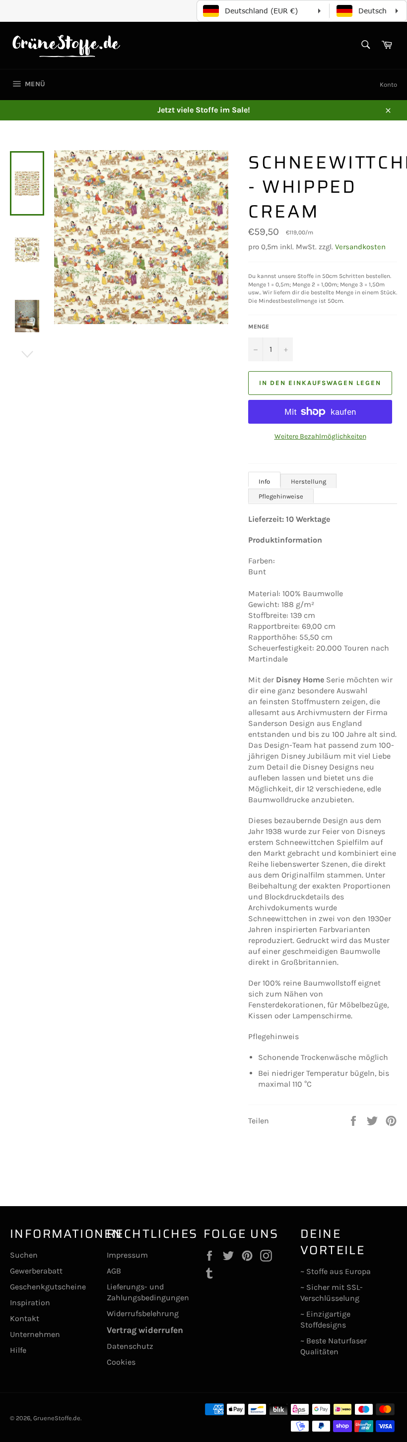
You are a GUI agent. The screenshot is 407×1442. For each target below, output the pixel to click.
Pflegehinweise (281, 496)
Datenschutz (130, 1346)
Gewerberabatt (36, 1271)
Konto (388, 84)
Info (264, 481)
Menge (258, 326)
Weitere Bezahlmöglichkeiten (320, 436)
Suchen (24, 1255)
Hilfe (18, 1350)
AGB (114, 1271)
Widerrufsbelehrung (143, 1313)
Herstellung (308, 481)
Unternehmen (35, 1334)
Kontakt (24, 1318)
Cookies (121, 1362)
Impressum (127, 1255)
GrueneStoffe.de (56, 1418)
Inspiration (30, 1302)
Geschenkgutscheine (48, 1286)
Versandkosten (360, 246)
